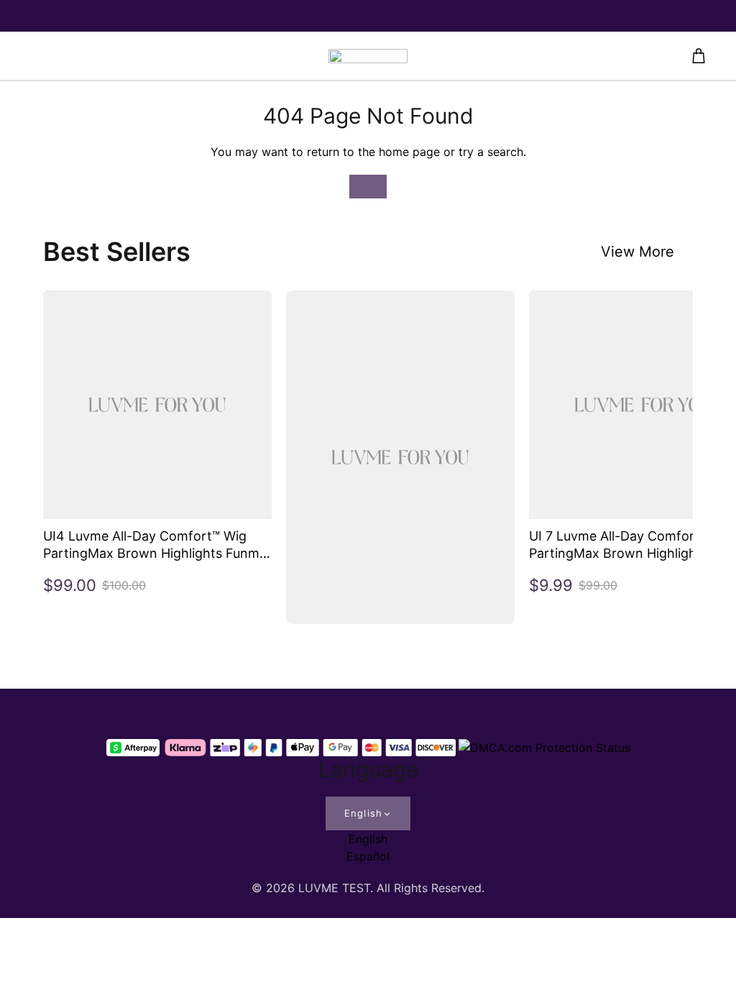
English (363, 813)
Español (368, 856)
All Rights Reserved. (430, 888)
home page (409, 151)
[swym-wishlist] (178, 56)
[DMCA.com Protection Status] (544, 747)
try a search (491, 151)
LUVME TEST (334, 888)
